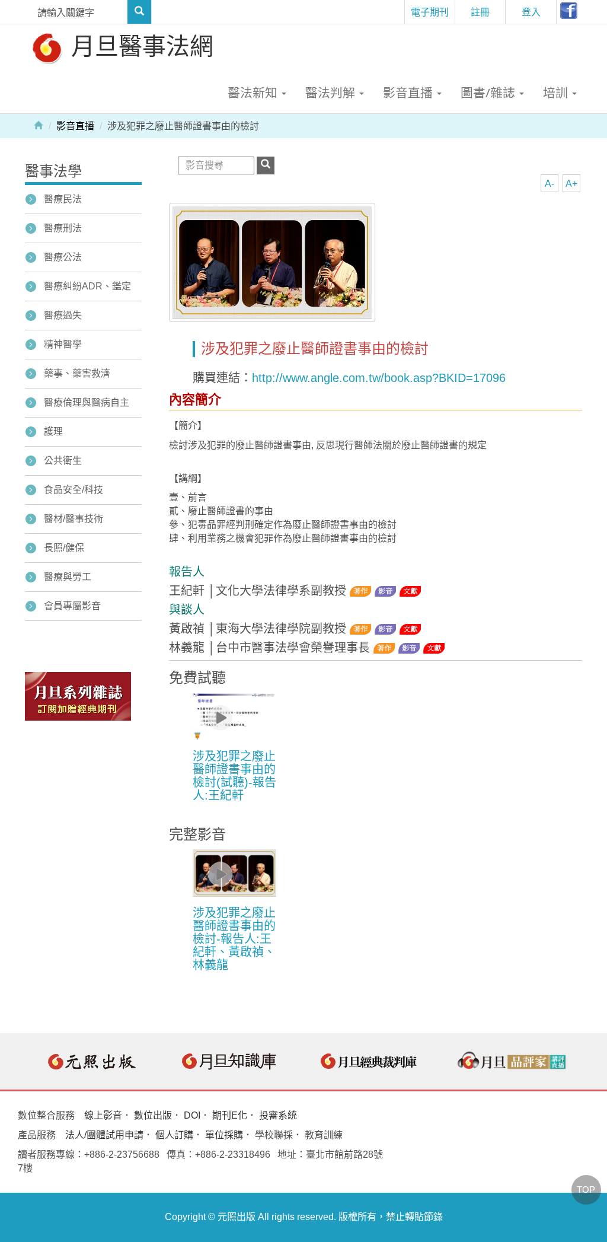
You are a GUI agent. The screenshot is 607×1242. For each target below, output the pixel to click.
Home (38, 124)
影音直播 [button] (409, 92)
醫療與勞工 (67, 577)
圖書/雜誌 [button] (489, 92)
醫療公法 (63, 257)
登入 (531, 11)
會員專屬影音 (72, 606)
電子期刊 (430, 11)
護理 (53, 431)
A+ (571, 184)
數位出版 (153, 1115)
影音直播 (75, 126)
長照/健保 (64, 548)
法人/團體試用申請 (104, 1135)
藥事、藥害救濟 (77, 373)
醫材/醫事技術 (73, 519)
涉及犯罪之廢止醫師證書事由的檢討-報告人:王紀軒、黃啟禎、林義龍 (234, 939)
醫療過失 (63, 315)
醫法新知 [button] (254, 92)
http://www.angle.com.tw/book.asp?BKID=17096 (379, 377)
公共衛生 (63, 461)
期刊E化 (229, 1115)
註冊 (480, 11)
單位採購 (224, 1135)
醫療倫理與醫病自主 (86, 402)
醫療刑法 (63, 228)
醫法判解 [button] (331, 92)
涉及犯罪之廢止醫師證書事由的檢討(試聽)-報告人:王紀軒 (234, 776)
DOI (192, 1115)
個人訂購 (174, 1135)
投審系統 (278, 1115)
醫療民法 (63, 199)
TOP (586, 1189)
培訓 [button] (557, 92)
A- (549, 184)
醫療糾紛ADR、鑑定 (87, 286)
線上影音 (103, 1115)
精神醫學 (63, 344)
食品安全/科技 (73, 490)
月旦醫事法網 (139, 45)
